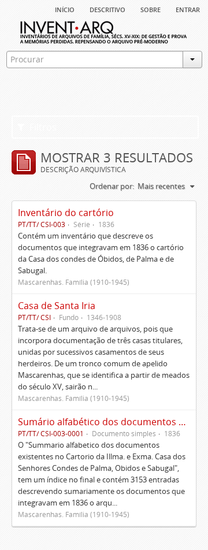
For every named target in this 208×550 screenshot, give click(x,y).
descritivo (107, 8)
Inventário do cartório (66, 212)
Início (65, 8)
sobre (150, 8)
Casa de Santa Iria (56, 305)
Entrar (188, 8)
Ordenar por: (112, 186)
